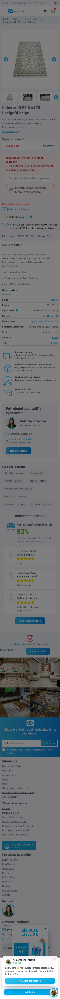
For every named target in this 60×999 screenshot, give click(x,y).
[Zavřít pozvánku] (54, 959)
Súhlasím (30, 992)
